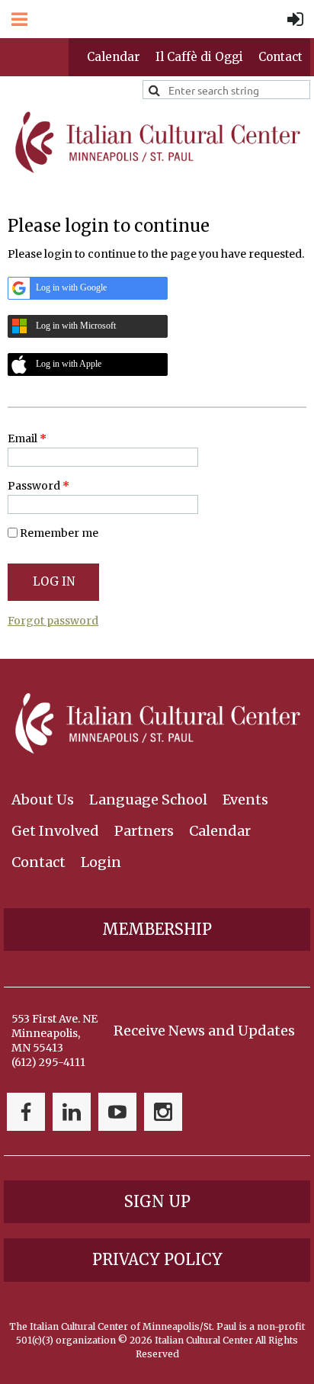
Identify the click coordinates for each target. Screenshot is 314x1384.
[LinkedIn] (72, 1112)
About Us (42, 799)
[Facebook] (26, 1112)
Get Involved (55, 831)
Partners (144, 831)
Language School (148, 799)
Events (245, 799)
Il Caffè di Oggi (199, 57)
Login (101, 862)
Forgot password (53, 621)
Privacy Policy (157, 1259)
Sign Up (157, 1201)
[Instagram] (163, 1112)
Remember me (59, 533)
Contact (280, 57)
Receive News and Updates (204, 1030)
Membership (157, 929)
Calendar (113, 57)
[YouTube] (117, 1112)
